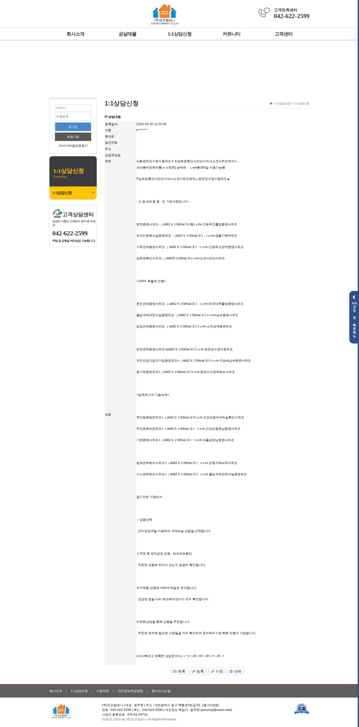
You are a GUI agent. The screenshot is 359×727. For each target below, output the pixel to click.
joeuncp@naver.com (216, 710)
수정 (219, 671)
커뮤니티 (231, 34)
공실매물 (127, 34)
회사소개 (75, 34)
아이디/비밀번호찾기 (73, 146)
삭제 (237, 671)
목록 (181, 671)
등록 (200, 671)
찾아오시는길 (161, 691)
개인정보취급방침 (130, 691)
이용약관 (102, 691)
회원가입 (73, 137)
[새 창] (302, 708)
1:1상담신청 (180, 34)
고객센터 (284, 34)
